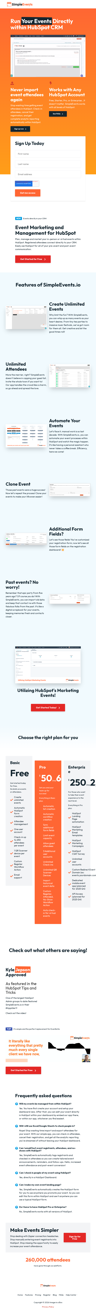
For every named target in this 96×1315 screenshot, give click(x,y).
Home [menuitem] (20, 1295)
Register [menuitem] (47, 1295)
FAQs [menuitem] (61, 1295)
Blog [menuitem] (55, 1295)
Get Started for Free (31, 259)
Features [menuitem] (29, 1295)
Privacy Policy (48, 1307)
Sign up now (19, 129)
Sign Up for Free (75, 1237)
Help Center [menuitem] (71, 1295)
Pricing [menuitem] (38, 1295)
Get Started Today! (46, 707)
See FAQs (57, 114)
